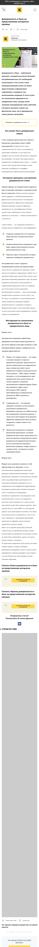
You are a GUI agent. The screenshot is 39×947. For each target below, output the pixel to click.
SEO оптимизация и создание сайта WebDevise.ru (19, 2)
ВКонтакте (19, 624)
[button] (10, 932)
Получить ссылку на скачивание (23, 580)
